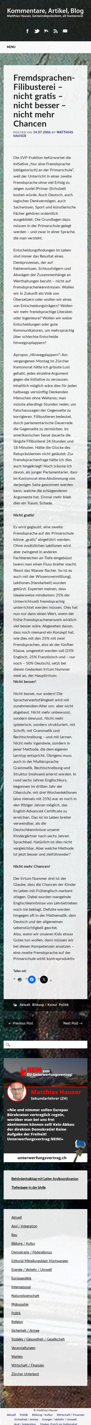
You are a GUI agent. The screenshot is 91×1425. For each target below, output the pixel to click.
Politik (64, 1004)
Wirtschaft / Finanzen (27, 1365)
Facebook (27, 31)
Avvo (46, 31)
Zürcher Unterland (25, 1374)
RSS (55, 31)
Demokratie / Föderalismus (31, 1252)
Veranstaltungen (23, 1348)
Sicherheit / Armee (25, 1330)
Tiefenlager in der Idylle (28, 1187)
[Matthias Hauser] (45, 19)
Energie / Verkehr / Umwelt (31, 1270)
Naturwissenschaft (25, 1296)
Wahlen (17, 1357)
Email (65, 31)
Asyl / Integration (24, 1226)
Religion (17, 1322)
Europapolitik (21, 1278)
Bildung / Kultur (44, 1004)
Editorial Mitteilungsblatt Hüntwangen (39, 1261)
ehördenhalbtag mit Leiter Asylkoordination (46, 1179)
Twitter (36, 31)
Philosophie (19, 1304)
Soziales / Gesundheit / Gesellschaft (38, 1339)
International (21, 1287)
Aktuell (25, 1004)
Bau (14, 1235)
